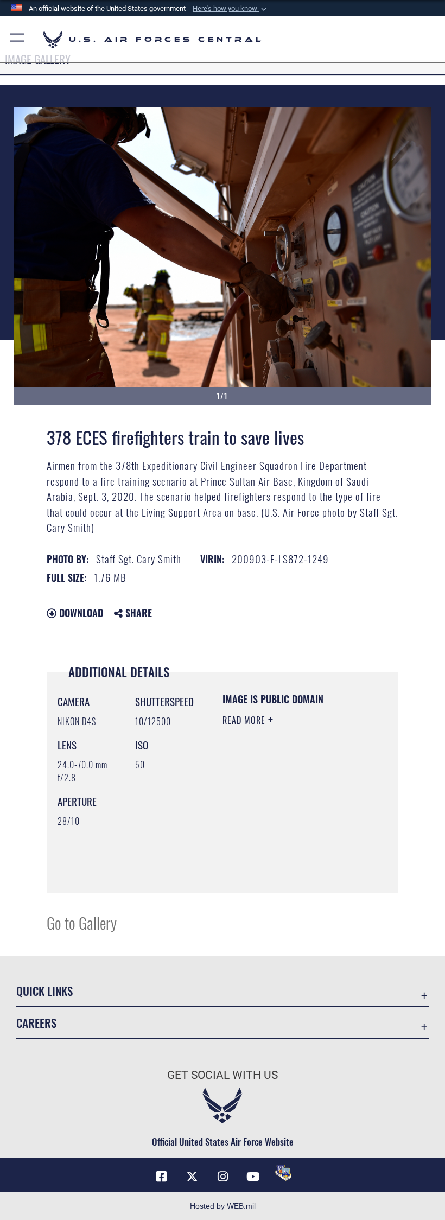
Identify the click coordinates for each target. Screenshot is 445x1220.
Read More (245, 720)
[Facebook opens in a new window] (162, 1176)
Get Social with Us (222, 1075)
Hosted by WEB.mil (223, 1206)
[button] (231, 8)
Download (79, 613)
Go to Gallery (82, 922)
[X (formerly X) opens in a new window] (192, 1176)
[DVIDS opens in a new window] (283, 1173)
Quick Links (44, 990)
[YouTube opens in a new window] (253, 1176)
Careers (36, 1022)
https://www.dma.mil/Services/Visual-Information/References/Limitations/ (288, 857)
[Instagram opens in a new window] (222, 1176)
